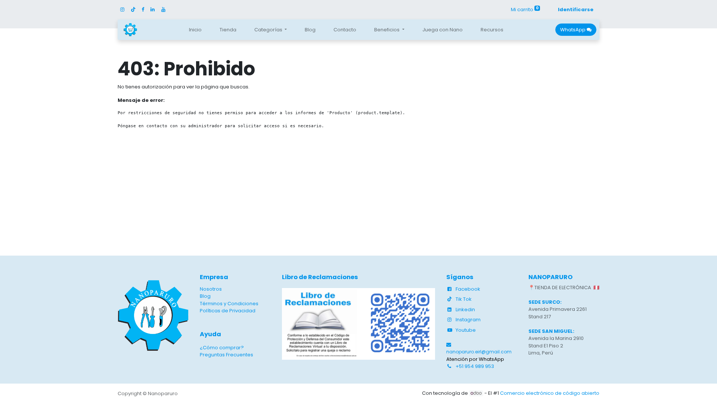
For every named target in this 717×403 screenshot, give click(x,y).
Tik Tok (464, 299)
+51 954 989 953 (475, 366)
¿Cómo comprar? (222, 347)
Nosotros (211, 289)
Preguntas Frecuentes (226, 354)
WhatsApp (573, 29)
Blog (205, 296)
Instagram (468, 319)
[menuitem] (195, 30)
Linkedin (465, 309)
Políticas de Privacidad (227, 310)
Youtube (466, 330)
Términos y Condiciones (229, 303)
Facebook (468, 289)
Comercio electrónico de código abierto (549, 393)
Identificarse (575, 9)
